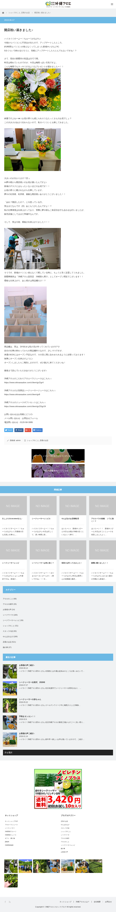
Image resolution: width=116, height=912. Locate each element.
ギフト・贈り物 (10, 838)
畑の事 (5, 647)
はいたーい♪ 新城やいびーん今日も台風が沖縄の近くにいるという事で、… (73, 532)
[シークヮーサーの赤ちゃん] (40, 866)
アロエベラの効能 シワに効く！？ (102, 520)
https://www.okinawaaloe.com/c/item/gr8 (22, 394)
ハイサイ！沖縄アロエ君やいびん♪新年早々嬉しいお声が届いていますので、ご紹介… (51, 739)
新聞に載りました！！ (99, 563)
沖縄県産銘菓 (9, 845)
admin (18, 440)
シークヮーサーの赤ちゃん (30, 699)
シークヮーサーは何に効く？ (43, 563)
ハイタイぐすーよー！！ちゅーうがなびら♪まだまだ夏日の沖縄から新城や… (102, 576)
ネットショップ (65, 902)
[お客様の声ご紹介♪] (11, 866)
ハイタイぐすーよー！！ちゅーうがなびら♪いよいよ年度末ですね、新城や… (13, 576)
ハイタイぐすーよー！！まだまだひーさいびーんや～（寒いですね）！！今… (43, 576)
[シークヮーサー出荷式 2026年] (25, 866)
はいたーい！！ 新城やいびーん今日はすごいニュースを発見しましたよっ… (102, 532)
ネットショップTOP (11, 821)
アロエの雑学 (8, 604)
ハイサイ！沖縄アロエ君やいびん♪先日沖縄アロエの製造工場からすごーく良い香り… (51, 722)
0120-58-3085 (26, 422)
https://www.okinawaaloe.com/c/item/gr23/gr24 (25, 406)
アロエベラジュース (11, 824)
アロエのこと (8, 599)
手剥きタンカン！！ (27, 716)
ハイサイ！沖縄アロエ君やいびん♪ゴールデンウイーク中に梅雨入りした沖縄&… (49, 705)
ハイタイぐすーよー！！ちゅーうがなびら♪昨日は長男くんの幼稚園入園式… (73, 576)
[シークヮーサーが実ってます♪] (11, 880)
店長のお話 (44, 440)
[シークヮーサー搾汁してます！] (95, 866)
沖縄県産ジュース (10, 835)
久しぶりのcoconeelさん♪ (12, 519)
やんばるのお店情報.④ (70, 519)
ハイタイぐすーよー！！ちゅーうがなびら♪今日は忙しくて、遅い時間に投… (43, 532)
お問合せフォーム (30, 418)
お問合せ (108, 902)
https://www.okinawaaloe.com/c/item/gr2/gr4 (24, 382)
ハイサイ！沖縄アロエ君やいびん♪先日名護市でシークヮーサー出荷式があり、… (50, 688)
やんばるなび (8, 637)
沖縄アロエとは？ (82, 902)
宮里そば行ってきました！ (72, 563)
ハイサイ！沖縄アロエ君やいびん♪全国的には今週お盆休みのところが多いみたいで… (51, 671)
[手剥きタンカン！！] (53, 866)
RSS (10, 902)
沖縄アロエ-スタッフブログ (55, 907)
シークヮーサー (10, 828)
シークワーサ (8, 615)
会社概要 (97, 902)
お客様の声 (7, 610)
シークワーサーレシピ (11, 620)
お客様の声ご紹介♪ (27, 665)
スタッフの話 (8, 631)
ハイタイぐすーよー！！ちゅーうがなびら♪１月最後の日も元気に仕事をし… (13, 532)
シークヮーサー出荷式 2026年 (32, 682)
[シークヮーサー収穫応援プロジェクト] (82, 866)
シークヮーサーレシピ (10, 563)
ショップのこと (33, 440)
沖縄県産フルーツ (10, 831)
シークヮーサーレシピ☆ (41, 519)
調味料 (7, 842)
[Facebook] (5, 902)
